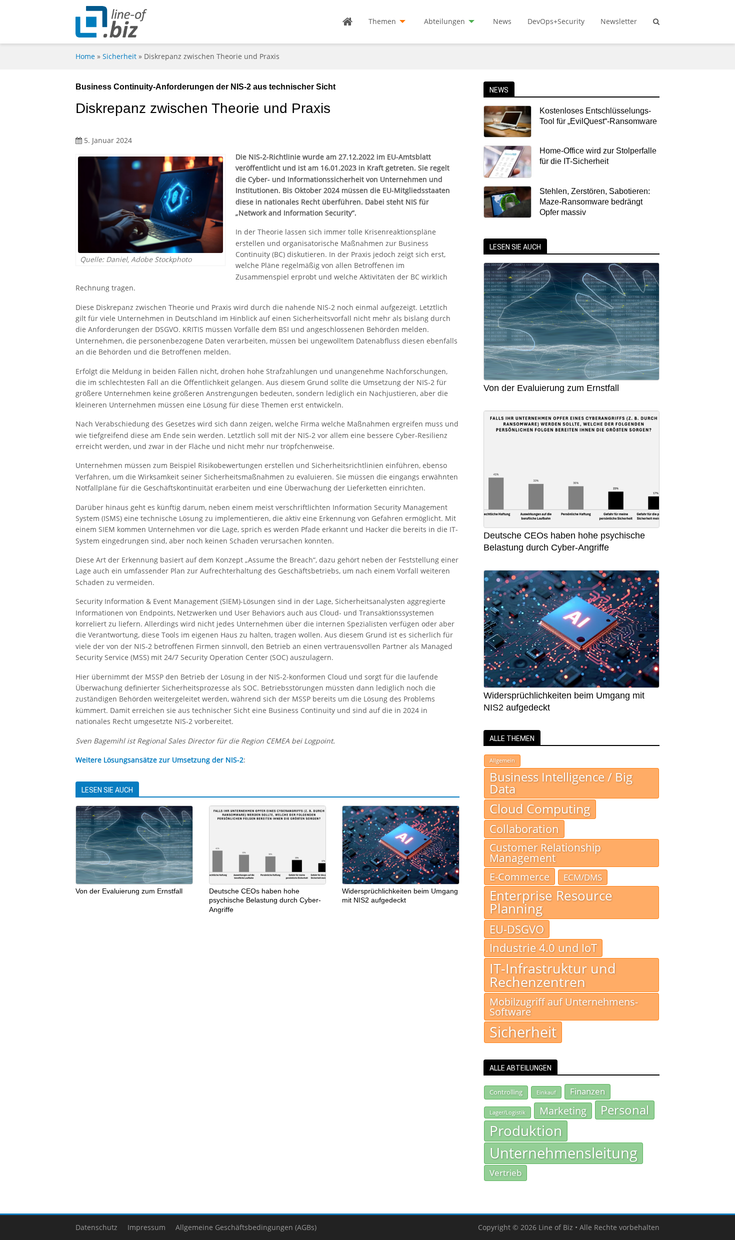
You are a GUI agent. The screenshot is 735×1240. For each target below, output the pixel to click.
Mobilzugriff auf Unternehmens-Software (564, 1006)
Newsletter (618, 21)
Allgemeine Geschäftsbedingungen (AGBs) (246, 1227)
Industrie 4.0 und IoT (543, 948)
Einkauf (546, 1092)
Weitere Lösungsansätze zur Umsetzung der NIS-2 (160, 759)
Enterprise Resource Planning (551, 902)
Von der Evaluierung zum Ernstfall (129, 891)
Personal (624, 1110)
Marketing (563, 1111)
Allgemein (502, 760)
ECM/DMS (583, 877)
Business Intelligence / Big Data (561, 783)
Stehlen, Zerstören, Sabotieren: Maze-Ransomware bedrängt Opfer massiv (595, 202)
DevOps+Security (556, 21)
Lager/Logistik (508, 1112)
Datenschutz (97, 1227)
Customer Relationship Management (545, 852)
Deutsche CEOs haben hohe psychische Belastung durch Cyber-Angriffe (265, 900)
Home (85, 56)
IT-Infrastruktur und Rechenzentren (553, 975)
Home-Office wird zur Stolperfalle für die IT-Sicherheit (598, 156)
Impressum (147, 1227)
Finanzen (587, 1091)
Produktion (526, 1130)
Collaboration (524, 828)
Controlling (506, 1092)
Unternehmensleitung (564, 1153)
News (502, 21)
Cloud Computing (540, 808)
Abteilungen (444, 21)
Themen (382, 21)
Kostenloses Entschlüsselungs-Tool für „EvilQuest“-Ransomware (598, 116)
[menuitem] (347, 21)
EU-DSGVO (517, 929)
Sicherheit (119, 56)
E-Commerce (520, 877)
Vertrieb (506, 1172)
